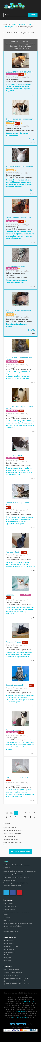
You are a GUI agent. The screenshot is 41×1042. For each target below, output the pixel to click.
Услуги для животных (10, 839)
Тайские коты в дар (13, 785)
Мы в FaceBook (8, 949)
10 (25, 817)
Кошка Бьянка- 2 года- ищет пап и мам (19, 407)
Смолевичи (10, 275)
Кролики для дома (13, 175)
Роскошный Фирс (13, 642)
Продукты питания (9, 827)
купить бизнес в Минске (20, 1017)
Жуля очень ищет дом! (15, 266)
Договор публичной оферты (13, 926)
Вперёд (30, 817)
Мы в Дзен (7, 957)
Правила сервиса (9, 909)
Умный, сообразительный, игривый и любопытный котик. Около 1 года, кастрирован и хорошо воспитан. (19, 654)
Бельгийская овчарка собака (17, 319)
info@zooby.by (20, 1011)
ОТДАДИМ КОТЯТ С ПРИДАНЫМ (19, 72)
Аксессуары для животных (12, 842)
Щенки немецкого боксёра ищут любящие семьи (19, 120)
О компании (7, 917)
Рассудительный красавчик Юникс (17, 504)
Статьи (5, 915)
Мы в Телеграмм (9, 952)
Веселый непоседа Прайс (16, 685)
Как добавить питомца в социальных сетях (17, 923)
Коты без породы (12, 79)
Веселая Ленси (12, 595)
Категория (25, 42)
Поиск (32, 15)
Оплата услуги (8, 903)
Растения (6, 845)
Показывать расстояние (23, 81)
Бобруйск (9, 130)
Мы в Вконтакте (8, 943)
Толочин (9, 177)
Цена (22, 44)
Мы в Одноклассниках (10, 946)
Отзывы (26, 48)
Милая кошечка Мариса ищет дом (18, 218)
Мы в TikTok (7, 960)
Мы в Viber (7, 955)
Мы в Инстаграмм (9, 941)
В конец (35, 817)
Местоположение (11, 44)
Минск (8, 81)
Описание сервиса (9, 906)
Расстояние (16, 48)
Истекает (13, 46)
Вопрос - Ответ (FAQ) (10, 931)
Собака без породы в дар (15, 273)
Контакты (6, 920)
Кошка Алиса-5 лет (14, 455)
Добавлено (30, 44)
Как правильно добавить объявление (16, 912)
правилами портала (27, 1001)
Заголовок (14, 42)
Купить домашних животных (13, 830)
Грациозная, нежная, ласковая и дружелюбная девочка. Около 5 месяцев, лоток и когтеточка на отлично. (20, 564)
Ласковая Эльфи (13, 552)
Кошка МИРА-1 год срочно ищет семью (19, 358)
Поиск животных (9, 836)
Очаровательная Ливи (15, 730)
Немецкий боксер (12, 128)
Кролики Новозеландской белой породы (19, 167)
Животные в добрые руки (15, 416)
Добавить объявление (20, 851)
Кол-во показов (25, 46)
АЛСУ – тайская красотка (17, 777)
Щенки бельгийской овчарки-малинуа (18, 311)
